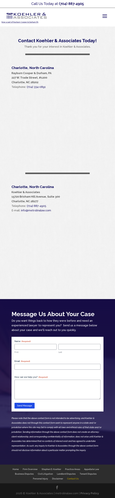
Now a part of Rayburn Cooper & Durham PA (19, 22)
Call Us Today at (57, 3)
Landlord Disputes (66, 474)
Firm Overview (30, 469)
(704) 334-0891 (36, 86)
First (16, 352)
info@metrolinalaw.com (36, 210)
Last (60, 352)
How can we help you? (31, 377)
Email (22, 361)
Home (16, 469)
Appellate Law (91, 469)
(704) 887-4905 (36, 205)
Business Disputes (24, 474)
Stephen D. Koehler (51, 469)
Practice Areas (72, 469)
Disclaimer (57, 478)
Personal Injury (40, 478)
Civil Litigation (45, 474)
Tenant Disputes (88, 474)
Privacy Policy (89, 493)
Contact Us (73, 478)
